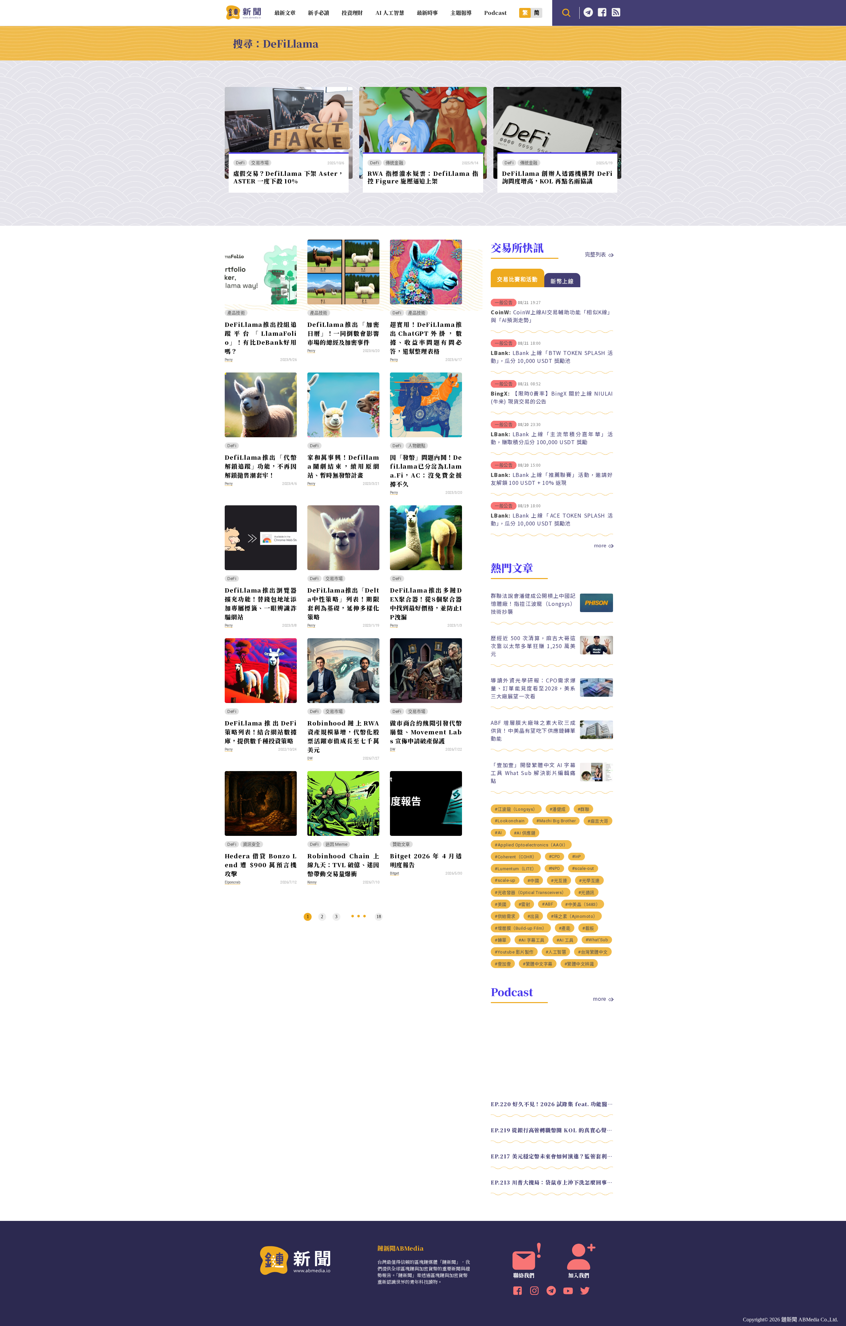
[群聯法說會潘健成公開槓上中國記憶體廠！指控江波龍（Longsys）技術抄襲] (596, 610)
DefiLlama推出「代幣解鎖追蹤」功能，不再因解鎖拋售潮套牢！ (261, 466)
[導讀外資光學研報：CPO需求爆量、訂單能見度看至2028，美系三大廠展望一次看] (596, 695)
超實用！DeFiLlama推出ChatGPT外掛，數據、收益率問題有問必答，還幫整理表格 (426, 337)
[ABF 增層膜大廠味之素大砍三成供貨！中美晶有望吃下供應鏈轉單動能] (596, 737)
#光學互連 (589, 880)
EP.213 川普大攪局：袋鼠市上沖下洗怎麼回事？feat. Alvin (552, 1182)
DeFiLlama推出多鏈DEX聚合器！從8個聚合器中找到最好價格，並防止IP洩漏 (426, 603)
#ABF (547, 904)
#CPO (554, 856)
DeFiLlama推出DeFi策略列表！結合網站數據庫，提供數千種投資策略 (261, 732)
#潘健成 (558, 809)
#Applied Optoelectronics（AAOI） (531, 844)
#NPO (554, 868)
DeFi (240, 162)
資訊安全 (251, 844)
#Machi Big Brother (556, 820)
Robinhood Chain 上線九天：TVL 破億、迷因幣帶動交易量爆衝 (343, 864)
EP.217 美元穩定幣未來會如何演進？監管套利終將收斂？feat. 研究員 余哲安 (552, 1156)
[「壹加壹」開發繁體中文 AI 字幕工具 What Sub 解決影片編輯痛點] (596, 779)
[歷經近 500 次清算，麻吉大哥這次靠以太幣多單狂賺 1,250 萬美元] (596, 652)
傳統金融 (394, 162)
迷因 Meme (336, 844)
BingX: (500, 393)
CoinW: (501, 312)
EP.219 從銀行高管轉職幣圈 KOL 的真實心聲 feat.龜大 (552, 1130)
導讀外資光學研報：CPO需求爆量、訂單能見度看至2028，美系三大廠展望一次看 (533, 688)
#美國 (501, 904)
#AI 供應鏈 (525, 833)
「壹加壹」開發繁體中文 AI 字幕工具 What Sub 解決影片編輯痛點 (533, 773)
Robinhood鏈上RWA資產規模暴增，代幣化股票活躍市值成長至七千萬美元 (343, 736)
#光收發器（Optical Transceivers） (530, 892)
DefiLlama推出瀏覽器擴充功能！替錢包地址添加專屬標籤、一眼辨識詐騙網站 (261, 603)
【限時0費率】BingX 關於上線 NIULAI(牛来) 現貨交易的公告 (552, 397)
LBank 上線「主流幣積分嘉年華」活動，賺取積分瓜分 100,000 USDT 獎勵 (552, 438)
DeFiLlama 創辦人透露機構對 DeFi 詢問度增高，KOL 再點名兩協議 (557, 177)
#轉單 (501, 940)
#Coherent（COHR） (516, 856)
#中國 (533, 880)
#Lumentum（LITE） (516, 868)
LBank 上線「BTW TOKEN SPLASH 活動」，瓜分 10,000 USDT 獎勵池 (552, 357)
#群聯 (584, 809)
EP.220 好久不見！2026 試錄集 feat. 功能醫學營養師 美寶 (552, 1104)
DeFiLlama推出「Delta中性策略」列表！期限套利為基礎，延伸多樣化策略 (343, 603)
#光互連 (559, 880)
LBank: (501, 353)
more (600, 545)
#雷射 (524, 904)
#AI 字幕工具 (532, 940)
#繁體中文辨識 (579, 963)
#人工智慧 (556, 952)
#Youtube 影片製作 (514, 952)
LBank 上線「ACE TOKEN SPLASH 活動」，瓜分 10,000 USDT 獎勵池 (552, 519)
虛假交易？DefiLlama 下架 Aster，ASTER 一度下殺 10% (288, 177)
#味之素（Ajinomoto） (574, 916)
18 (378, 916)
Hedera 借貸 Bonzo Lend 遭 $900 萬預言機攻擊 (261, 864)
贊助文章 (401, 844)
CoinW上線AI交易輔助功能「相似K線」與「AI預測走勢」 (552, 316)
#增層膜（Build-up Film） (521, 928)
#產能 (565, 928)
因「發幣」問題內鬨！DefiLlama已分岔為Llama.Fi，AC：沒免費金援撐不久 (426, 470)
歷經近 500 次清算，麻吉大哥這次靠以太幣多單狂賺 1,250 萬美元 (533, 646)
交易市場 (260, 162)
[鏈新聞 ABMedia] (243, 17)
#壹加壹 (503, 963)
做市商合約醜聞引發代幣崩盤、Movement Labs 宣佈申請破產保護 (426, 732)
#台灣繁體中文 (593, 952)
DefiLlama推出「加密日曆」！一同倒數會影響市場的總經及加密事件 (343, 333)
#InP (576, 856)
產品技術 (236, 312)
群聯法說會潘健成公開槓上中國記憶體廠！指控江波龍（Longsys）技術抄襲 (533, 603)
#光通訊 (586, 892)
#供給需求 (505, 916)
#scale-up (505, 880)
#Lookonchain (509, 820)
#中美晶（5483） (582, 904)
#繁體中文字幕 (538, 963)
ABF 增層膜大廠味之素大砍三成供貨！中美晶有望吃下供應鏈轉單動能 (533, 730)
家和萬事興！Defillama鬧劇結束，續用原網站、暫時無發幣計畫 (343, 466)
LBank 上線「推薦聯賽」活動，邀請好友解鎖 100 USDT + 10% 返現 (552, 479)
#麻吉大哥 (598, 821)
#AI (498, 832)
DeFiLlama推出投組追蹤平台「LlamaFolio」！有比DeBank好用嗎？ (261, 337)
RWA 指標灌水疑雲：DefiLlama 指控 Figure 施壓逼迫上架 (422, 177)
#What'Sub (597, 939)
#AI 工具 (565, 940)
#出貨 (533, 916)
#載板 (588, 928)
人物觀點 (417, 445)
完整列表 (595, 254)
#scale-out (583, 868)
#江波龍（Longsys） (516, 809)
